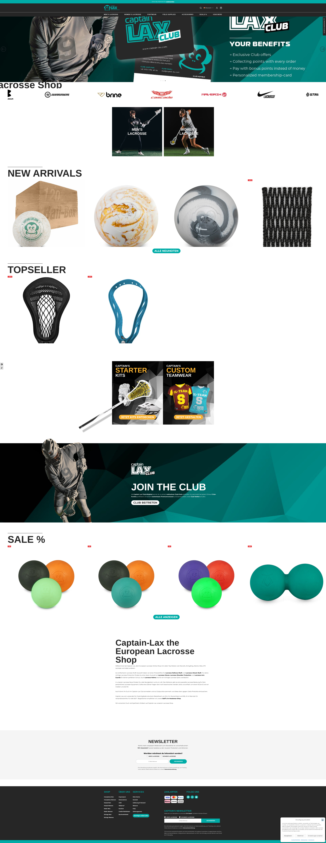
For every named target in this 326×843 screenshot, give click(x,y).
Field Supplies (169, 14)
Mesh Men (107, 808)
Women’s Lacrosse (132, 14)
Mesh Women (108, 811)
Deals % (203, 14)
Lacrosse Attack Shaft (193, 673)
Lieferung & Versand (139, 803)
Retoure (135, 805)
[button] (322, 820)
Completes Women (110, 800)
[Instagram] (192, 797)
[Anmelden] (217, 8)
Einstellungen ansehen (315, 836)
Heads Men (107, 803)
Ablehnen (300, 836)
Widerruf (121, 805)
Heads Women (108, 805)
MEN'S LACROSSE (154, 756)
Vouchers (217, 14)
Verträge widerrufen (141, 815)
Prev (5, 212)
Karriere (121, 808)
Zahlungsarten (137, 811)
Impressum (311, 839)
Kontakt (135, 800)
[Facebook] (188, 797)
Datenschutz (304, 839)
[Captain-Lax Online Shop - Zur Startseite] (112, 7)
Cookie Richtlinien (124, 811)
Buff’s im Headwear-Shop (171, 698)
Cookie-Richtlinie (295, 839)
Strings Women (109, 817)
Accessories (187, 14)
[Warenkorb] (221, 8)
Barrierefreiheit (123, 814)
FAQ (134, 808)
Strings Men (107, 814)
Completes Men (109, 797)
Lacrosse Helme (150, 677)
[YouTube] (196, 797)
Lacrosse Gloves (164, 675)
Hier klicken (137, 138)
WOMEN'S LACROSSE (169, 756)
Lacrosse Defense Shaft (173, 673)
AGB (120, 803)
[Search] (201, 8)
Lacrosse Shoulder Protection (180, 675)
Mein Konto (136, 797)
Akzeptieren (288, 836)
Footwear (151, 14)
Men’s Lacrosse (111, 14)
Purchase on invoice (163, 1)
